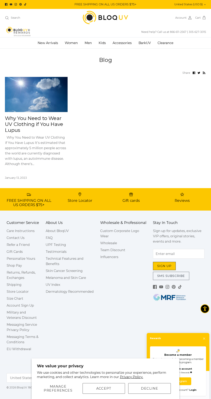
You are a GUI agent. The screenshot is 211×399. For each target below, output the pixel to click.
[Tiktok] (25, 4)
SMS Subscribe (171, 276)
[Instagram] (16, 4)
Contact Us (16, 238)
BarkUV (144, 43)
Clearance (165, 43)
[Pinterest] (20, 4)
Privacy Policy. (131, 377)
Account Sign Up (20, 305)
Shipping (14, 285)
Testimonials (56, 252)
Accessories (122, 43)
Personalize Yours (21, 259)
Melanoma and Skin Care (66, 278)
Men (88, 43)
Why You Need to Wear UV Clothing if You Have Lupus (34, 124)
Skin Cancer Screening (64, 271)
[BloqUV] (105, 18)
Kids (102, 43)
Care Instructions (21, 231)
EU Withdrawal (19, 349)
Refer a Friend (18, 245)
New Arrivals (48, 43)
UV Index (53, 285)
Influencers (109, 257)
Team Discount (112, 250)
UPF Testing (56, 245)
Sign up (164, 266)
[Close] (204, 338)
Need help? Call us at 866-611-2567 (164, 31)
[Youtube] (11, 4)
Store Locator (18, 292)
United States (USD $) (188, 4)
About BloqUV (57, 231)
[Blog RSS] (204, 72)
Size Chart (15, 298)
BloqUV (22, 387)
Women (71, 43)
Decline (149, 388)
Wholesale (108, 243)
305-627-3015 (197, 31)
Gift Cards (15, 252)
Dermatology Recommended (70, 292)
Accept (103, 388)
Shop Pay (14, 265)
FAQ (49, 238)
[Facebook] (6, 4)
